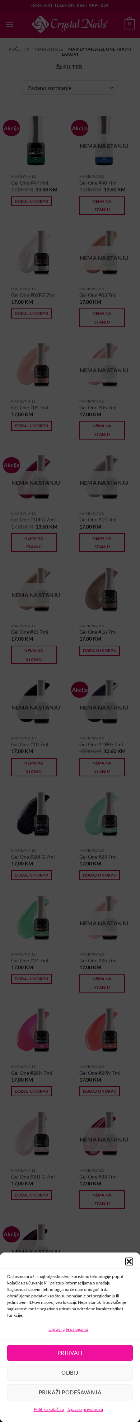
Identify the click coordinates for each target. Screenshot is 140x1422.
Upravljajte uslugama (68, 1329)
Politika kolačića (49, 1409)
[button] (129, 1261)
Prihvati (70, 1352)
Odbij (69, 1372)
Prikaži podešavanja (70, 1392)
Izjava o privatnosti (85, 1409)
